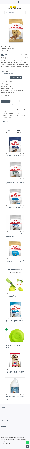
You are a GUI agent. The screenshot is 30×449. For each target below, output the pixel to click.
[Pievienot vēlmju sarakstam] (23, 77)
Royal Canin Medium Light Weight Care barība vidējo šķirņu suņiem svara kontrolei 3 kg (15, 235)
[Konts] (19, 2)
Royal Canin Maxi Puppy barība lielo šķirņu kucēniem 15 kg (15, 321)
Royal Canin (10, 73)
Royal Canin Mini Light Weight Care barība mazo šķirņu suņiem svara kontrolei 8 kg (15, 209)
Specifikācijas (15, 101)
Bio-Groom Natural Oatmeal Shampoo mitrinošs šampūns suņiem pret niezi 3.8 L (15, 398)
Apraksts (5, 101)
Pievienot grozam (16, 77)
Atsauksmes (15, 104)
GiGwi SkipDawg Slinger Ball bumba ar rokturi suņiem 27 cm (15, 296)
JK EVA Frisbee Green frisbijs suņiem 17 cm (15, 346)
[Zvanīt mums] (27, 446)
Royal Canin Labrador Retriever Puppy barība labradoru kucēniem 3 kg (15, 261)
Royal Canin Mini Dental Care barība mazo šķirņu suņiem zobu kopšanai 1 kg (15, 182)
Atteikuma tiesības (9, 92)
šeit (7, 85)
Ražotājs (25, 101)
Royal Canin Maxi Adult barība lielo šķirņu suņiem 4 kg (15, 156)
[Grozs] (27, 2)
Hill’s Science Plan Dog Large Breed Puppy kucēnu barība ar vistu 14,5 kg (15, 372)
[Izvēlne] (2, 2)
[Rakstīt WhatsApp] (27, 442)
